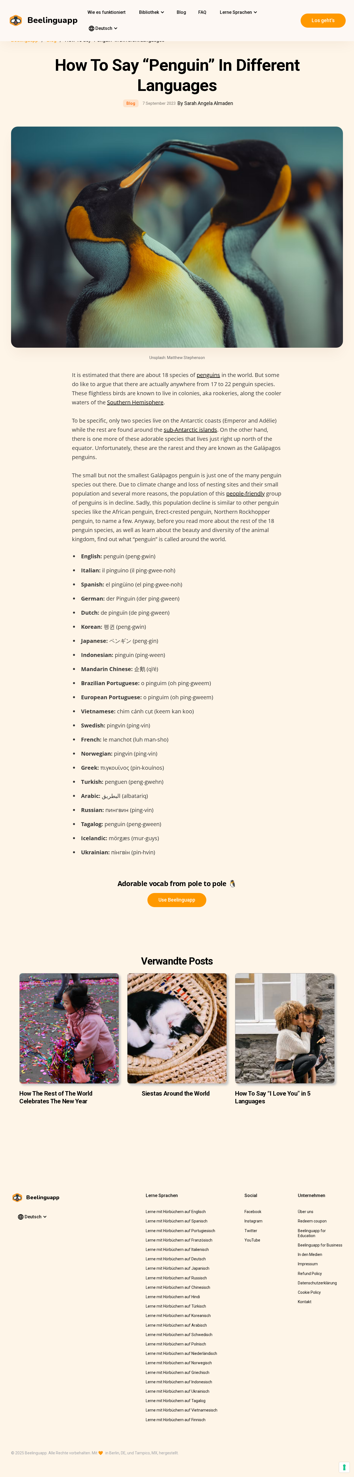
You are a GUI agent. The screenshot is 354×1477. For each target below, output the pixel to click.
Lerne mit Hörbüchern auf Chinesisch (178, 1287)
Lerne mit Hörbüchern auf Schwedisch (179, 1334)
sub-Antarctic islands (190, 429)
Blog (181, 12)
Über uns (305, 1211)
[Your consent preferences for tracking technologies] (344, 1467)
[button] (151, 12)
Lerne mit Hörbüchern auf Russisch (176, 1278)
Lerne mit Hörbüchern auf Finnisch (175, 1420)
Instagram (253, 1221)
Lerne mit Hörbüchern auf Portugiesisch (180, 1231)
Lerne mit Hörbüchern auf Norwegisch (179, 1363)
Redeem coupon (312, 1221)
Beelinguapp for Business (320, 1245)
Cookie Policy (309, 1292)
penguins (208, 375)
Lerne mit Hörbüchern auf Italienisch (177, 1249)
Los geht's (323, 20)
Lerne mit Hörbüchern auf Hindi (173, 1297)
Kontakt (304, 1302)
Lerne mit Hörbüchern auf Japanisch (177, 1268)
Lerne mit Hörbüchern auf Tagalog (175, 1401)
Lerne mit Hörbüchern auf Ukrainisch (177, 1391)
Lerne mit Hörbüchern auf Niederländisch (181, 1353)
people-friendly (245, 493)
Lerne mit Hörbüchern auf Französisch (179, 1240)
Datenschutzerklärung (317, 1283)
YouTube (252, 1240)
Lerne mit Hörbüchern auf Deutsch (176, 1259)
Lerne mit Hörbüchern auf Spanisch (176, 1221)
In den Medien (310, 1254)
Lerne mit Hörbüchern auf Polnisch (176, 1344)
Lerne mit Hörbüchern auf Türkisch (176, 1306)
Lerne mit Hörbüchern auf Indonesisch (179, 1382)
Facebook (252, 1211)
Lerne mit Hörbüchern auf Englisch (176, 1211)
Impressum (308, 1264)
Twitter (250, 1231)
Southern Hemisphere (135, 402)
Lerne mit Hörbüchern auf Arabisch (176, 1325)
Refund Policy (310, 1273)
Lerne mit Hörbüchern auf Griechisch (177, 1372)
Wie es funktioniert (106, 12)
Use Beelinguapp (176, 900)
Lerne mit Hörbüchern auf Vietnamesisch (181, 1410)
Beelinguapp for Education (312, 1233)
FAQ (202, 12)
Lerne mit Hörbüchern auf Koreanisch (178, 1315)
